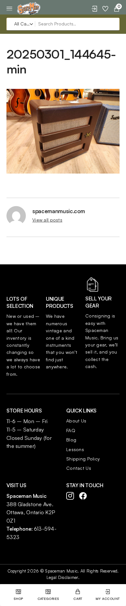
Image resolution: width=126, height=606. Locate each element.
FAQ (70, 430)
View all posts (47, 220)
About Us (76, 420)
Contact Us (78, 468)
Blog (71, 439)
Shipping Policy (83, 458)
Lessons (75, 449)
